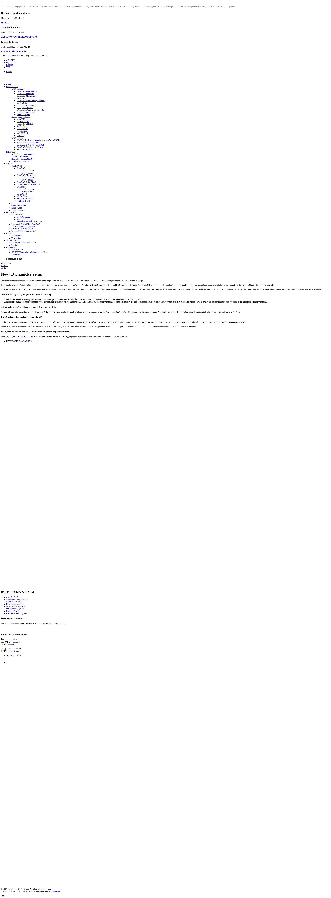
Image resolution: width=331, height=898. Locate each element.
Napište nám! (15, 651)
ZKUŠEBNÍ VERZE (6, 265)
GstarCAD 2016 (25, 341)
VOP (8, 67)
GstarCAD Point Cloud (15, 606)
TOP (3, 896)
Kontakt (9, 65)
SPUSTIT (5, 22)
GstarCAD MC (12, 611)
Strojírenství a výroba (15, 609)
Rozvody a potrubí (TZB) (16, 613)
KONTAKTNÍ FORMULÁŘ (14, 51)
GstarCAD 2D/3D (13, 602)
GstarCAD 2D (12, 597)
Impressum (10, 62)
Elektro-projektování (14, 604)
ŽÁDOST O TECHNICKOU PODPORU (19, 37)
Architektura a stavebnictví (17, 599)
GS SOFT (10, 60)
